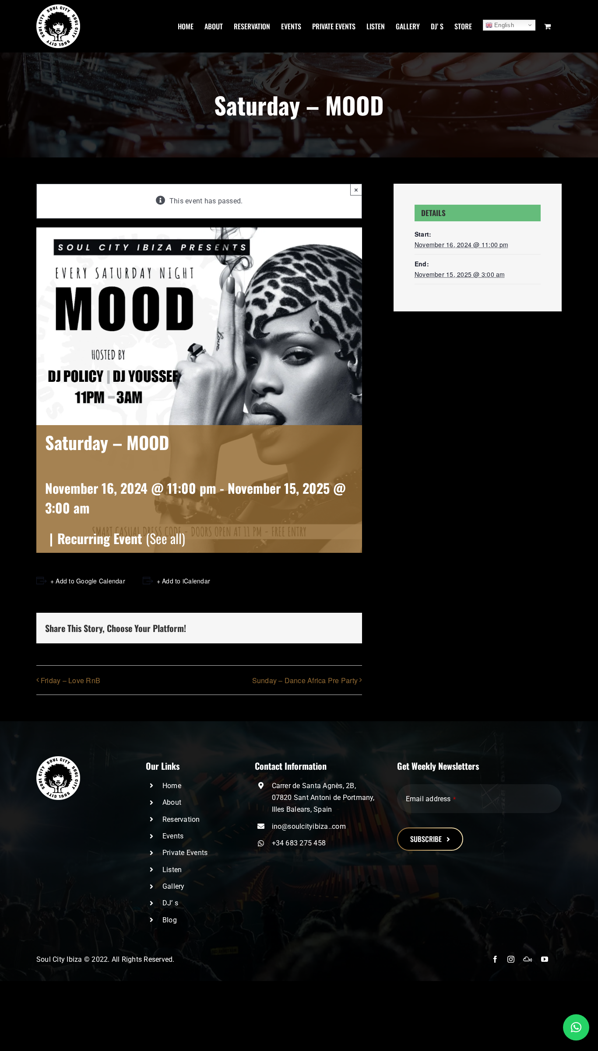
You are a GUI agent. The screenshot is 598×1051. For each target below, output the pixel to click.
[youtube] (544, 959)
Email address (431, 799)
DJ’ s (170, 903)
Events (172, 836)
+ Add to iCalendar (183, 580)
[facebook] (495, 959)
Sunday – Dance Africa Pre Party (305, 680)
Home (171, 786)
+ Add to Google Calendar (87, 580)
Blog (169, 920)
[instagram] (510, 959)
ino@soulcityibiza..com (309, 826)
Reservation (181, 819)
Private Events (185, 852)
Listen (172, 870)
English (503, 25)
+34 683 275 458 (299, 843)
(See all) (165, 538)
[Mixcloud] (527, 959)
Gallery (173, 886)
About (171, 802)
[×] (576, 1027)
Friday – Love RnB (70, 680)
